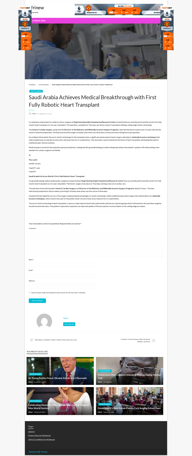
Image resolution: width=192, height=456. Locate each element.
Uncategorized (44, 84)
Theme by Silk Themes (38, 452)
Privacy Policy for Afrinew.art (39, 435)
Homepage (32, 84)
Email (31, 270)
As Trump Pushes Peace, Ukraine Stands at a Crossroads (57, 378)
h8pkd (34, 114)
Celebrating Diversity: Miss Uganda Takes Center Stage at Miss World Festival (58, 406)
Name (31, 260)
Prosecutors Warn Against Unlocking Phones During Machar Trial (129, 376)
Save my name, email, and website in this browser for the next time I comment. (58, 293)
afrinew (36, 7)
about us (31, 431)
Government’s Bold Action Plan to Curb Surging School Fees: (129, 408)
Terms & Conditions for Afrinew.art (41, 439)
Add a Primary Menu (37, 21)
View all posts (69, 324)
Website (32, 281)
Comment (33, 228)
